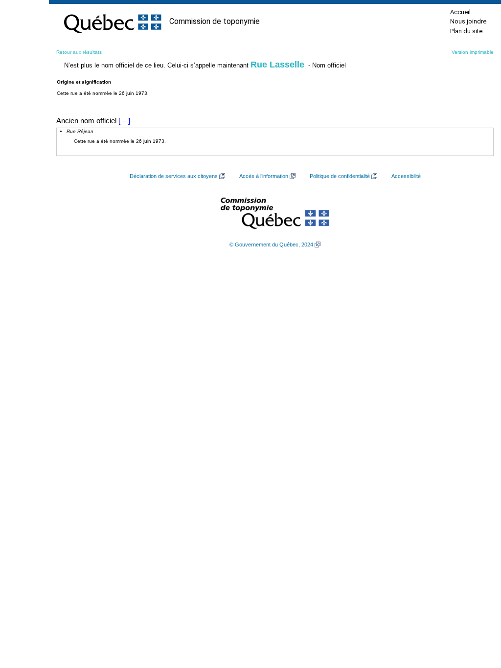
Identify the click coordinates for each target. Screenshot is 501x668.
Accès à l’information (263, 176)
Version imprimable (473, 52)
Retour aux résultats (79, 52)
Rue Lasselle (277, 64)
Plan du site (466, 31)
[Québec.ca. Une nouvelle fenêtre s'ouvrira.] (112, 21)
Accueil (460, 12)
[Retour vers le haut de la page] (476, 614)
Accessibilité (406, 176)
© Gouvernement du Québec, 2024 (271, 244)
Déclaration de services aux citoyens (174, 176)
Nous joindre (468, 21)
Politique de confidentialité (340, 176)
